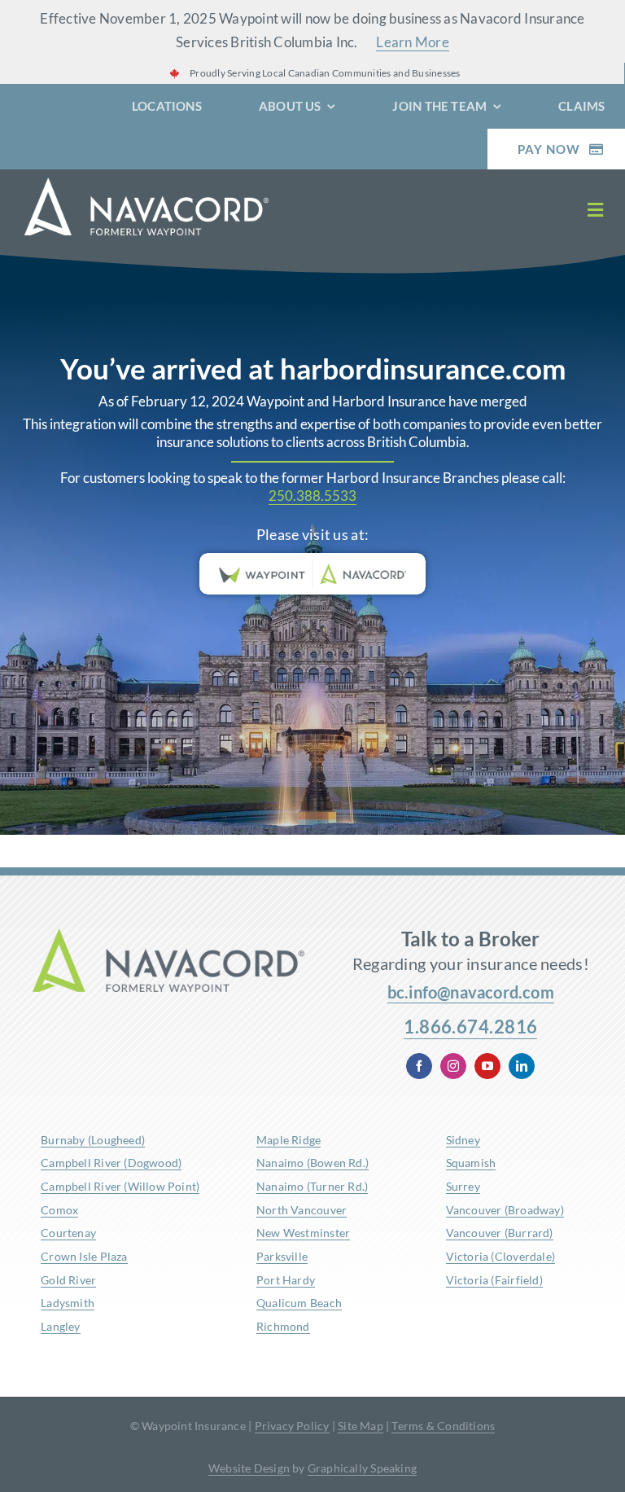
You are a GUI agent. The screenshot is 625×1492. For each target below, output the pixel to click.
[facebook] (419, 1066)
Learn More (412, 41)
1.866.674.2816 (470, 1027)
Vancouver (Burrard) (499, 1233)
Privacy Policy (292, 1426)
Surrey (463, 1186)
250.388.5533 (312, 495)
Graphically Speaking (362, 1468)
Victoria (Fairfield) (494, 1280)
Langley (60, 1326)
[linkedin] (522, 1066)
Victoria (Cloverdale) (500, 1256)
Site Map (360, 1426)
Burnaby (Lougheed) (93, 1140)
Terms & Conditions (443, 1426)
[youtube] (487, 1066)
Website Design (249, 1468)
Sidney (463, 1140)
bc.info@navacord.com (470, 992)
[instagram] (453, 1066)
